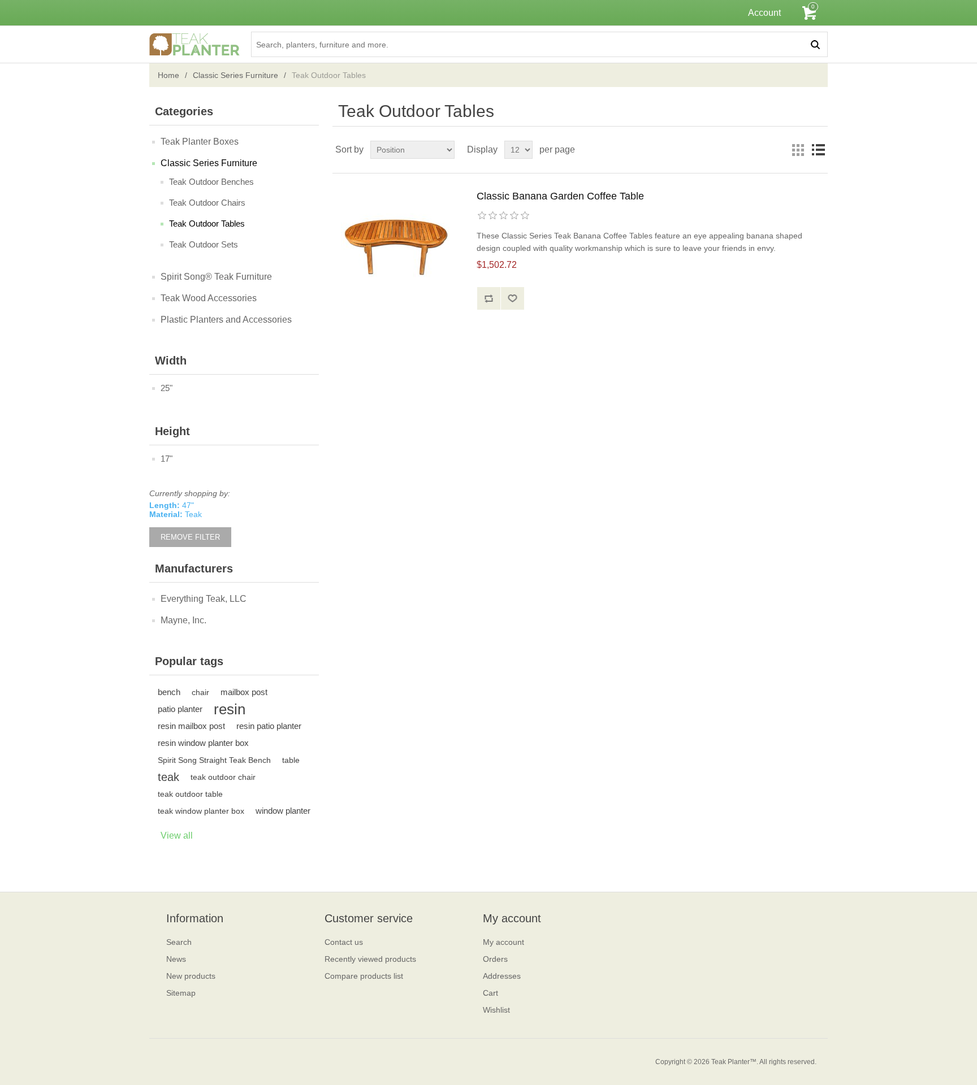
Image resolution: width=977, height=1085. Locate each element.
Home (168, 75)
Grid (798, 150)
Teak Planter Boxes (200, 141)
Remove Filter (190, 537)
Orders (495, 959)
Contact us (344, 942)
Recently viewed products (370, 959)
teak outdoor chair (223, 777)
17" (166, 458)
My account (503, 942)
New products (190, 975)
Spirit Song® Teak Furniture (216, 276)
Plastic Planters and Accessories (226, 319)
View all (177, 835)
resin (229, 709)
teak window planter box (201, 810)
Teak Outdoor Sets (203, 244)
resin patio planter (268, 726)
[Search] (815, 44)
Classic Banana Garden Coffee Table (560, 196)
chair (200, 692)
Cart (490, 992)
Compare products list (364, 975)
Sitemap (181, 992)
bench (169, 692)
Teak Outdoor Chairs (207, 202)
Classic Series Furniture (235, 75)
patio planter (180, 709)
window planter (283, 810)
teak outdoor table (190, 793)
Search (179, 942)
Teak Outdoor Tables (207, 223)
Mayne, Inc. (183, 620)
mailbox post (244, 692)
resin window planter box (203, 743)
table (291, 760)
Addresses (502, 975)
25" (166, 388)
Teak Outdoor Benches (211, 181)
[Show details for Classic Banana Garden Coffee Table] (397, 247)
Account (764, 13)
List (818, 150)
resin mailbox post (191, 726)
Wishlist (496, 1009)
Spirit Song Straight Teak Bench (214, 760)
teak (168, 777)
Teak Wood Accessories (209, 298)
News (176, 959)
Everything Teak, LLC (204, 599)
